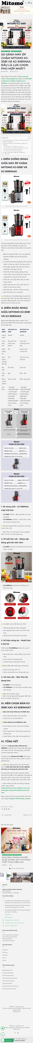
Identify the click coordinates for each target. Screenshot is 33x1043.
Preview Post (7, 815)
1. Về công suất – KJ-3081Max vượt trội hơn (14, 146)
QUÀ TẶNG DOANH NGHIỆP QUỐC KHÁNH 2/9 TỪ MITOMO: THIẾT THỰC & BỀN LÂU (16, 859)
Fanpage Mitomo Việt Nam (12, 920)
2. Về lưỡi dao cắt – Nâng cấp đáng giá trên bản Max (16, 148)
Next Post (26, 815)
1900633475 (8, 914)
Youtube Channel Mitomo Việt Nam (14, 923)
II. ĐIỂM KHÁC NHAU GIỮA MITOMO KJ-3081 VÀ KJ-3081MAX (15, 144)
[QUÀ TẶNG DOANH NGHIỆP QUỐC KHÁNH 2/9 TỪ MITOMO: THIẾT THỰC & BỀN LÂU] (4, 865)
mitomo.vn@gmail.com (11, 925)
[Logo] (16, 996)
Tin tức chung (6, 51)
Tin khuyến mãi (7, 855)
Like (11, 806)
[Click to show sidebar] (1, 24)
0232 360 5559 (9, 917)
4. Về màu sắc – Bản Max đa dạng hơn (13, 150)
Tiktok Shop (19, 798)
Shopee (11, 798)
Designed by (16, 1035)
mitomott (5, 806)
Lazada (27, 798)
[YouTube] (17, 1028)
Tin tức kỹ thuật (16, 51)
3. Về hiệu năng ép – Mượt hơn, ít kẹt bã (13, 149)
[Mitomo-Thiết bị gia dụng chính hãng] (12, 3)
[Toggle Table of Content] (28, 138)
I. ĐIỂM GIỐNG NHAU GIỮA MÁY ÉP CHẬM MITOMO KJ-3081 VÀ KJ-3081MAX (16, 141)
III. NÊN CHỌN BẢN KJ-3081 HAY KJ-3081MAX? (14, 152)
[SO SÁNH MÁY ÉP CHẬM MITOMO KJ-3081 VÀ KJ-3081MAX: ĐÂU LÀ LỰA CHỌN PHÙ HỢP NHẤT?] (5, 71)
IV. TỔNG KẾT (6, 154)
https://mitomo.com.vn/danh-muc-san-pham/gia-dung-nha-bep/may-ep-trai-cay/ (15, 790)
